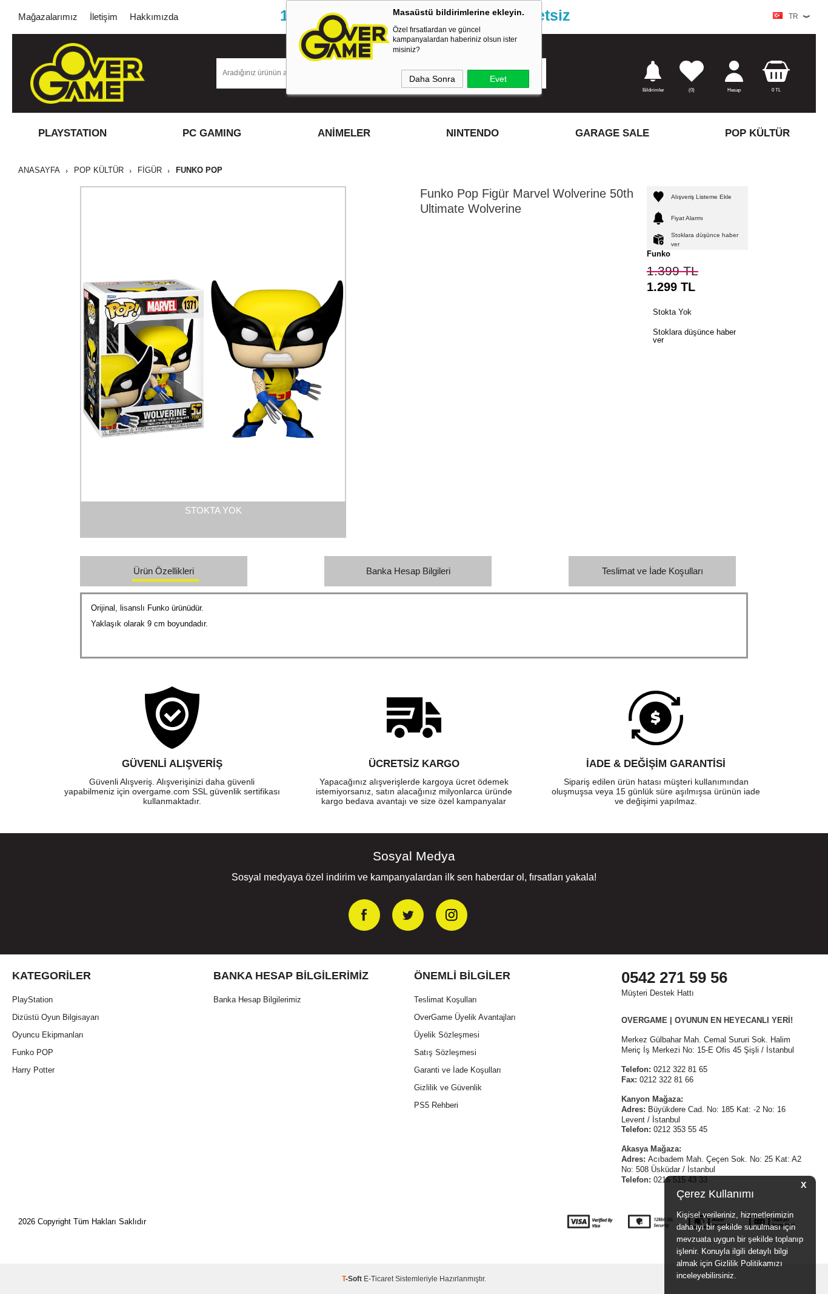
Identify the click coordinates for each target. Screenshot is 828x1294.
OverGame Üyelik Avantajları (465, 1017)
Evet (498, 79)
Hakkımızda (154, 17)
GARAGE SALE (612, 133)
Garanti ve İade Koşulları (457, 1069)
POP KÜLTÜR (757, 133)
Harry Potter (33, 1069)
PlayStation (32, 999)
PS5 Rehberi (436, 1105)
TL (776, 90)
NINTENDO (472, 133)
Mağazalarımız (48, 17)
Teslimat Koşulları (445, 999)
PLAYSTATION (72, 133)
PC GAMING (211, 133)
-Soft (353, 1279)
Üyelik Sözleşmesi (446, 1034)
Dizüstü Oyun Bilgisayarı (55, 1017)
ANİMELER (344, 133)
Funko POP (32, 1052)
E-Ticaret (378, 1279)
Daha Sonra (432, 79)
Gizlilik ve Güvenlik (448, 1087)
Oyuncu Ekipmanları (48, 1034)
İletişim (104, 17)
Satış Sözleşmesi (445, 1052)
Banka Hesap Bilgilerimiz (257, 999)
